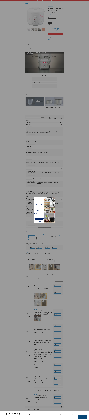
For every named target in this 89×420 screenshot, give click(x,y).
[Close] (54, 198)
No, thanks (39, 221)
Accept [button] (82, 415)
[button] (88, 413)
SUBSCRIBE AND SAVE (39, 218)
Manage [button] (82, 413)
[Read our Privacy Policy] (43, 214)
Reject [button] (82, 418)
